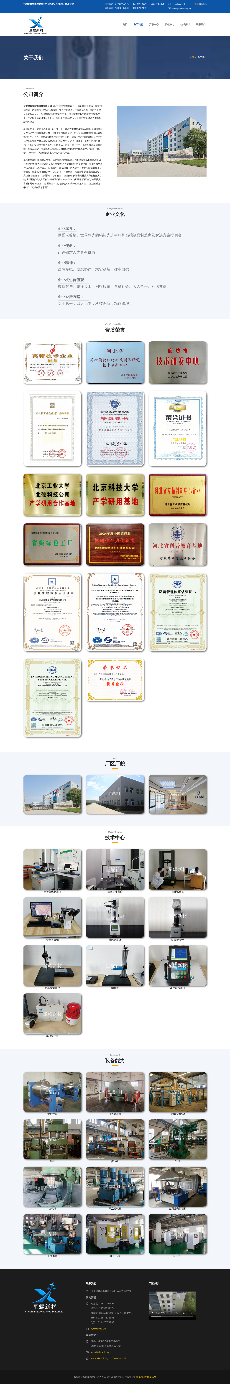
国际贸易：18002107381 (117, 8)
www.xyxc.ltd (120, 1358)
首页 (125, 24)
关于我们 (138, 24)
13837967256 (157, 4)
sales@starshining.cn (181, 9)
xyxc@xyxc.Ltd (98, 1329)
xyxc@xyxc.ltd (178, 4)
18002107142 (140, 8)
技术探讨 (185, 24)
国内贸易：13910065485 (117, 4)
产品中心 (154, 24)
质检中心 (169, 24)
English (203, 4)
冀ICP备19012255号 (146, 1377)
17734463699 (140, 4)
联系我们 (201, 24)
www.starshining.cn (101, 1358)
